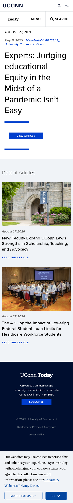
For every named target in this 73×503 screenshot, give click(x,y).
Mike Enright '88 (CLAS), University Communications (32, 42)
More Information (23, 496)
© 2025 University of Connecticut (36, 419)
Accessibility (36, 434)
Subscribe (36, 402)
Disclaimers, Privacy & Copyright (36, 427)
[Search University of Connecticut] (59, 6)
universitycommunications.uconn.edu (36, 390)
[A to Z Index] (67, 6)
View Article (26, 136)
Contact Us (26, 394)
